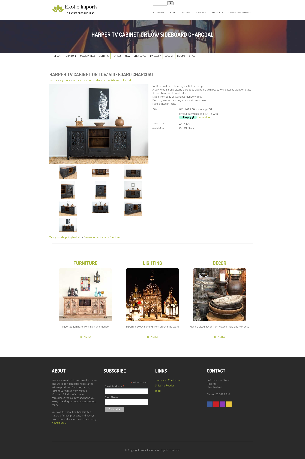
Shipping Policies (165, 385)
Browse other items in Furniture (102, 237)
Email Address (114, 386)
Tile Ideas (185, 12)
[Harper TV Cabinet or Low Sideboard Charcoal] (98, 123)
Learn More (204, 117)
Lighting (104, 56)
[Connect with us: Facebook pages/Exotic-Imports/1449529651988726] (210, 404)
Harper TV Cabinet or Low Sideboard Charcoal (107, 80)
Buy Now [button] (85, 337)
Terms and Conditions (167, 380)
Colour (169, 56)
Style (192, 56)
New (127, 56)
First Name (111, 397)
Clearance (140, 56)
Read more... (59, 422)
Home (172, 12)
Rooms (181, 56)
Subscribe (201, 12)
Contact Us (217, 12)
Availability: (158, 128)
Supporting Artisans (239, 12)
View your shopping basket (64, 237)
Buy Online (158, 12)
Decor (57, 56)
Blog (158, 390)
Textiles (116, 56)
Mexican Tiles (87, 56)
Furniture (70, 56)
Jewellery (155, 56)
